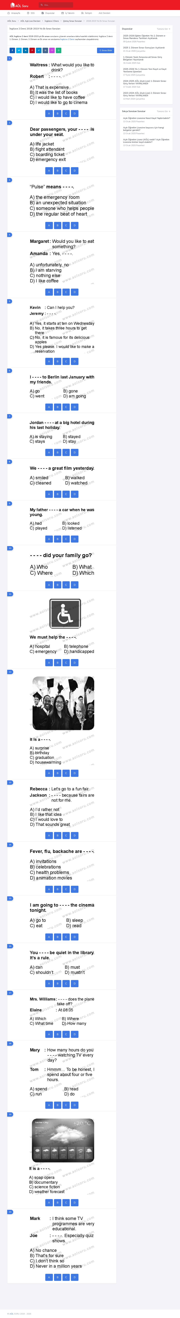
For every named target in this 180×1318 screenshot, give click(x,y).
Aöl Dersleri (104, 13)
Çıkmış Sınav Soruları (72, 21)
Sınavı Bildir (106, 50)
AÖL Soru (11, 21)
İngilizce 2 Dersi (52, 21)
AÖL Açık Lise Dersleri (30, 21)
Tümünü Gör (162, 29)
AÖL (12, 1314)
